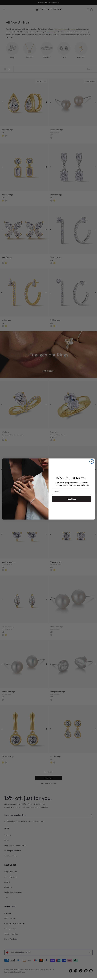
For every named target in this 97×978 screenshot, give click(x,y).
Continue (72, 499)
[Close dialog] (92, 461)
